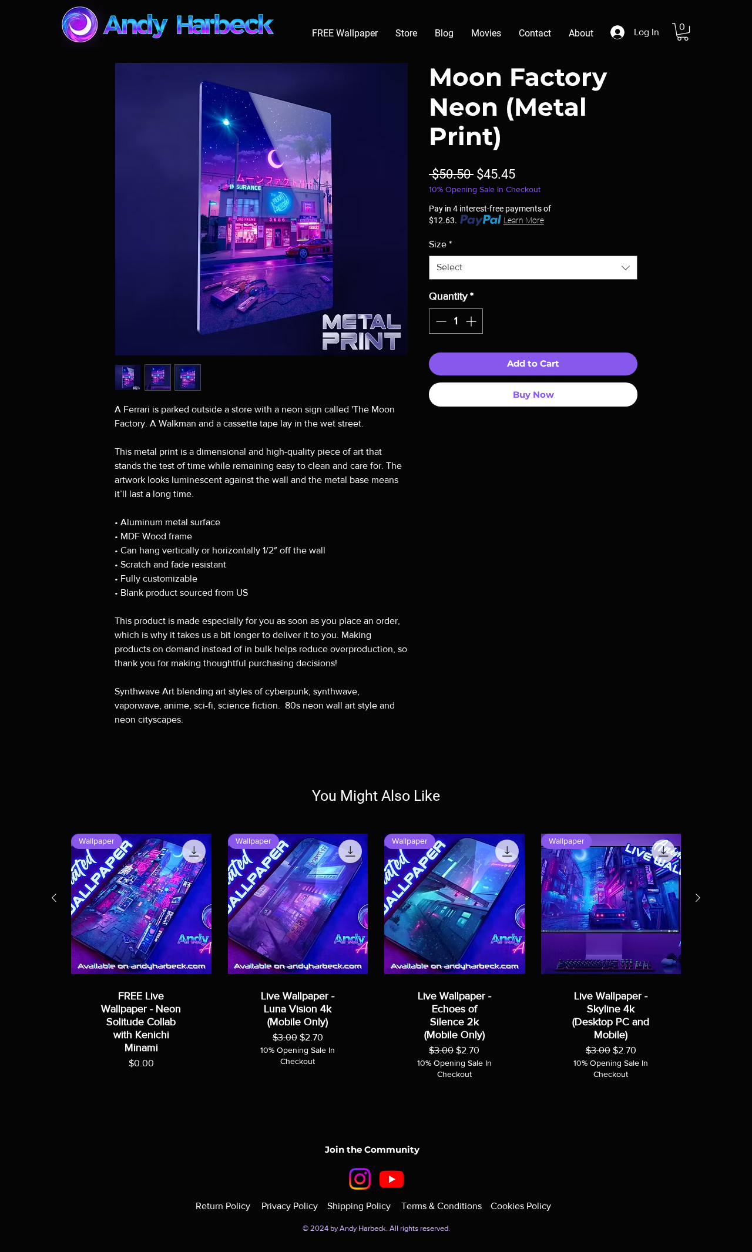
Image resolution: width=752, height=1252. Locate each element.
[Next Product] (698, 898)
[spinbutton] (456, 321)
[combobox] (533, 267)
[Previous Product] (54, 898)
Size (440, 244)
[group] (376, 975)
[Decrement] (440, 321)
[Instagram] (359, 1178)
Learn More (523, 220)
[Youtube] (391, 1178)
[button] (682, 32)
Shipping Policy (359, 1206)
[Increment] (472, 321)
